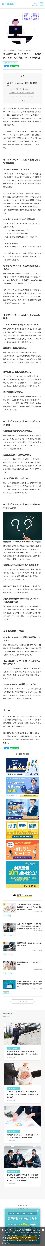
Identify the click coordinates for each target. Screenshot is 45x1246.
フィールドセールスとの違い (19, 89)
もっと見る (21, 100)
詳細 (35, 1240)
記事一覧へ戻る (23, 754)
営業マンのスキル (13, 1048)
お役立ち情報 (22, 1205)
